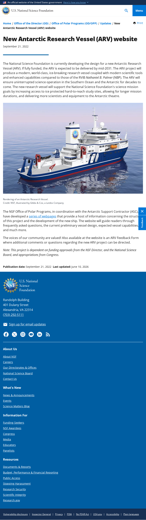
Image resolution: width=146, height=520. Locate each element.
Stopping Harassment (17, 483)
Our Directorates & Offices (19, 367)
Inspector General (41, 514)
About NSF (9, 356)
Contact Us (10, 379)
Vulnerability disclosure (15, 514)
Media (7, 439)
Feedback (142, 223)
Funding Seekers (13, 422)
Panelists (8, 450)
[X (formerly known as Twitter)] (14, 334)
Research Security (14, 489)
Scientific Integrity (14, 495)
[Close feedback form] (142, 211)
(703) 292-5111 (13, 315)
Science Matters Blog (16, 406)
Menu (139, 10)
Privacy (59, 514)
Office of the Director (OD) (31, 23)
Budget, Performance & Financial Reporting (30, 472)
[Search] (126, 10)
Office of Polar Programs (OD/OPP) (74, 23)
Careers (8, 362)
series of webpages (42, 216)
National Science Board (18, 373)
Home (7, 23)
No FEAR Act (82, 514)
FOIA (69, 514)
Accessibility (112, 514)
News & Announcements (18, 395)
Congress (9, 434)
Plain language (131, 514)
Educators (9, 445)
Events (7, 401)
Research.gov (11, 500)
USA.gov (97, 514)
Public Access (11, 478)
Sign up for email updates (27, 324)
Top (139, 252)
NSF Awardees (12, 428)
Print (140, 23)
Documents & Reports (17, 467)
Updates (105, 23)
